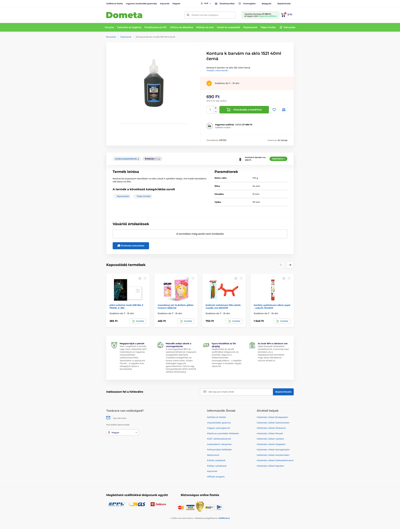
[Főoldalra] (124, 15)
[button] (290, 265)
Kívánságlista (249, 3)
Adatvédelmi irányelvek (219, 444)
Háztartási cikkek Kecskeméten (273, 455)
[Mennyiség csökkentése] (216, 112)
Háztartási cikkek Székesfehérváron (275, 460)
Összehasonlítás (227, 3)
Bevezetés (111, 37)
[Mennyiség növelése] (216, 108)
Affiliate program (216, 476)
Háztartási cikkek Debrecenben (273, 422)
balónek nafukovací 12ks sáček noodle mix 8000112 (223, 306)
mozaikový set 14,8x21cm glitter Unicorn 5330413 (176, 306)
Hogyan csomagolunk (218, 428)
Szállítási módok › (223, 127)
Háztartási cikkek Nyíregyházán (273, 449)
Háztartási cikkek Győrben (270, 438)
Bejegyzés (266, 3)
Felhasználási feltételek (219, 449)
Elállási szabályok (216, 460)
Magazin (176, 3)
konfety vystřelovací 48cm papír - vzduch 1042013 (272, 306)
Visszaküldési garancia (219, 422)
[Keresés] (188, 15)
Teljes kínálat (143, 196)
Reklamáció (213, 455)
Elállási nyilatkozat (217, 466)
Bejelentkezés (284, 3)
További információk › (217, 70)
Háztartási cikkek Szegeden (271, 444)
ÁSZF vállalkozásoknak (219, 438)
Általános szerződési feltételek (223, 433)
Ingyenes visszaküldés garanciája (141, 3)
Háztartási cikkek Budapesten (272, 417)
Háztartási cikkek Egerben (270, 466)
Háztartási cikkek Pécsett (270, 433)
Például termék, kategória (205, 15)
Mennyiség (210, 109)
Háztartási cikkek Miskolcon (271, 428)
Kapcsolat (164, 3)
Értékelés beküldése (132, 245)
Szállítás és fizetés (114, 3)
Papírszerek (125, 37)
